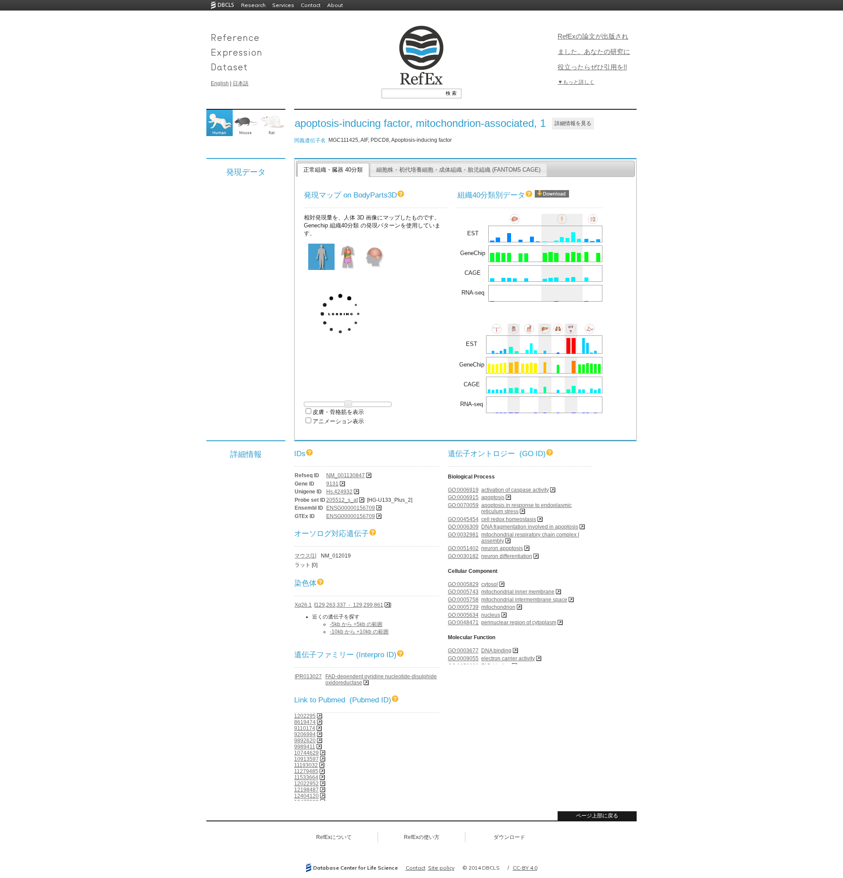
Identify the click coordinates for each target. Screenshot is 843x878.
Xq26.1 (303, 605)
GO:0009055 (463, 658)
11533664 (306, 777)
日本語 (241, 83)
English (220, 83)
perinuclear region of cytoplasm (518, 622)
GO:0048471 (463, 622)
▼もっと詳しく (576, 82)
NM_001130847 (345, 475)
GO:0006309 (463, 527)
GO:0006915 (463, 497)
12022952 (306, 784)
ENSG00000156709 (350, 508)
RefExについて (334, 837)
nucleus (490, 615)
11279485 (306, 771)
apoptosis (492, 497)
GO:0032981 (463, 535)
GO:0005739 (463, 607)
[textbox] (411, 93)
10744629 (306, 753)
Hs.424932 (339, 492)
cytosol (489, 584)
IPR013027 (308, 676)
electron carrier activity (508, 658)
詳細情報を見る (573, 123)
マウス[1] (305, 556)
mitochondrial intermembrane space (524, 600)
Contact (311, 5)
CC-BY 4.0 (525, 867)
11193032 (306, 765)
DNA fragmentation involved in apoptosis (529, 527)
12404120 (306, 796)
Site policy (441, 867)
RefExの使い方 (422, 837)
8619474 (305, 722)
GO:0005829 (463, 584)
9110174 (304, 728)
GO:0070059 (463, 505)
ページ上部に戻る (597, 816)
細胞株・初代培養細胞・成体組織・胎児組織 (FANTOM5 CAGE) (458, 169)
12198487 (306, 790)
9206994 (305, 734)
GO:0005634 (463, 615)
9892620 (305, 741)
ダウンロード (509, 837)
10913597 (306, 759)
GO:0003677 (463, 651)
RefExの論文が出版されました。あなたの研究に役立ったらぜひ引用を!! (594, 51)
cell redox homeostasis (508, 519)
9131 (332, 484)
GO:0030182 (463, 556)
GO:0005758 (463, 600)
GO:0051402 (463, 548)
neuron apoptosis (502, 548)
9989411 (304, 747)
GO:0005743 (463, 592)
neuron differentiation (506, 556)
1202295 (305, 716)
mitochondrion (498, 607)
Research (253, 5)
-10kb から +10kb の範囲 (359, 632)
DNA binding (496, 651)
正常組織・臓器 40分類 (333, 169)
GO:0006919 (463, 490)
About (335, 5)
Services (283, 5)
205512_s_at (342, 500)
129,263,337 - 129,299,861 (349, 605)
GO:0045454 (463, 519)
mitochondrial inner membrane (518, 592)
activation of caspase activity (515, 490)
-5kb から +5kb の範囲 (356, 624)
